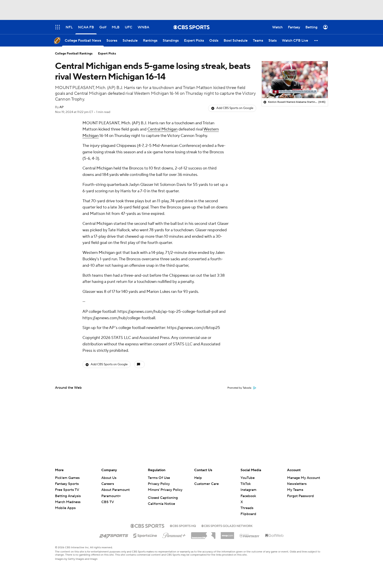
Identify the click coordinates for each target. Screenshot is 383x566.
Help (198, 478)
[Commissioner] (203, 534)
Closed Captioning (163, 498)
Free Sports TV (67, 490)
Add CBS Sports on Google (234, 108)
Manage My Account (303, 478)
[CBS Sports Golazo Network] (227, 525)
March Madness (67, 502)
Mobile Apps (65, 508)
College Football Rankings (74, 54)
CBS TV (107, 502)
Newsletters (297, 484)
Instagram (248, 490)
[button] (316, 40)
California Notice (161, 504)
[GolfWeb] (274, 535)
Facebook (248, 496)
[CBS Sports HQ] (183, 525)
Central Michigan (162, 129)
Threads (246, 508)
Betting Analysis (68, 496)
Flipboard (248, 514)
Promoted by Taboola (239, 387)
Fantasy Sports (67, 484)
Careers (107, 484)
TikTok (245, 484)
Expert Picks (107, 54)
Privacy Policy (159, 484)
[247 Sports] (113, 535)
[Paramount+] (174, 534)
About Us (108, 478)
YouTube (247, 478)
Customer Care (206, 484)
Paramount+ (111, 496)
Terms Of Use (159, 478)
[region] (295, 79)
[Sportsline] (145, 535)
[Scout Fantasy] (249, 535)
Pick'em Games (67, 478)
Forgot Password (300, 496)
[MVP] (227, 534)
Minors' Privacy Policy (165, 490)
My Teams (295, 490)
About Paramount (115, 490)
